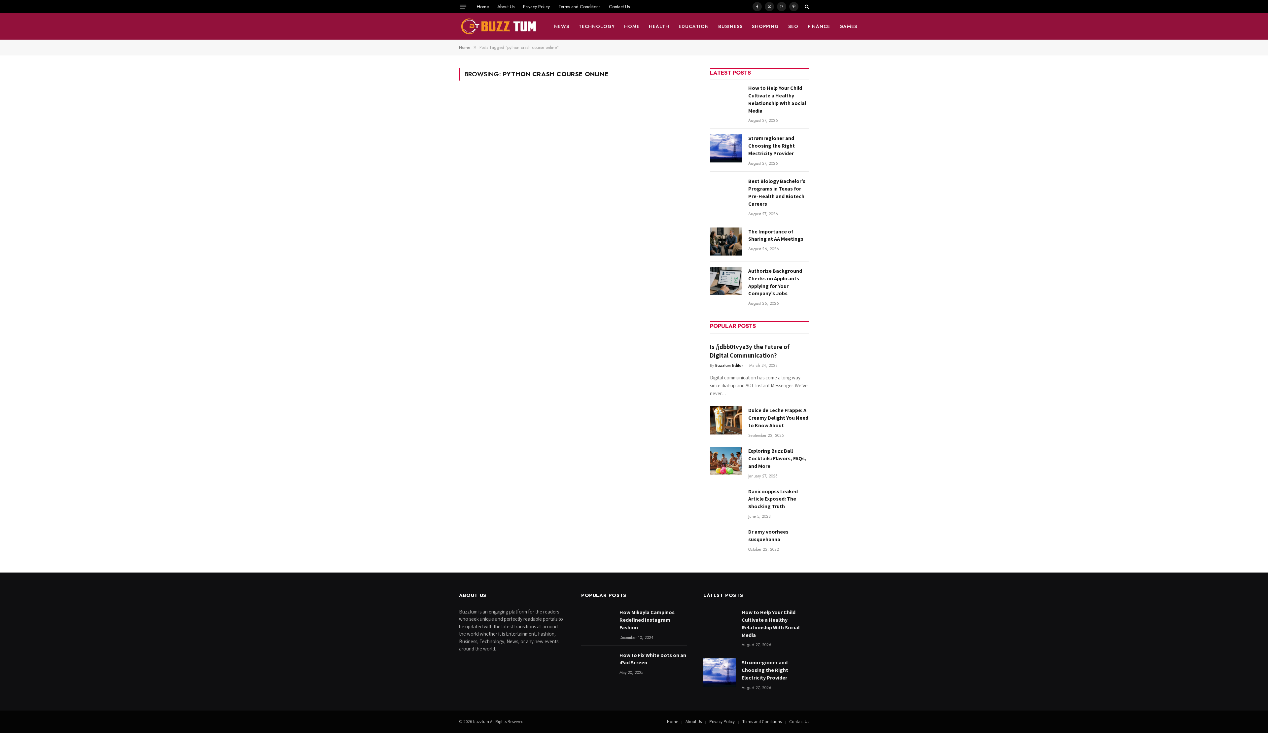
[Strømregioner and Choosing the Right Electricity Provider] (726, 148)
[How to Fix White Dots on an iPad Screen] (597, 665)
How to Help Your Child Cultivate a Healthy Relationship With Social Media (777, 99)
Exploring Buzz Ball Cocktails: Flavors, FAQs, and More (777, 458)
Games (848, 26)
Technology (597, 26)
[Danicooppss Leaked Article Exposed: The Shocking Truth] (726, 501)
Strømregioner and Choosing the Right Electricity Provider (771, 146)
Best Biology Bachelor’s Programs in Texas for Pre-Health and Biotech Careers (776, 192)
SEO (793, 26)
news (561, 26)
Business (730, 26)
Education (694, 26)
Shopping (765, 26)
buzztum (481, 721)
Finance (819, 26)
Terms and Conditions (579, 6)
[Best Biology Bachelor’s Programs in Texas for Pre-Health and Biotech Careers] (726, 191)
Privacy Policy (536, 6)
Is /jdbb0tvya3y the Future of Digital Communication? (750, 351)
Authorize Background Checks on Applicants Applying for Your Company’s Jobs (775, 282)
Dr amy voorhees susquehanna (768, 535)
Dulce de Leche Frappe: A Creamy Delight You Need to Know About (778, 418)
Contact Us (619, 6)
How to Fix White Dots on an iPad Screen (652, 659)
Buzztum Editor (729, 365)
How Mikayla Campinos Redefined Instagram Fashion (647, 620)
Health (659, 26)
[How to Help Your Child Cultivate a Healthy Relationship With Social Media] (726, 98)
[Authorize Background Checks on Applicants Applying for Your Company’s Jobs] (726, 281)
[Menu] (463, 6)
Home (483, 6)
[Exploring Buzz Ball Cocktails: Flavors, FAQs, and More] (726, 461)
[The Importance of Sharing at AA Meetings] (726, 241)
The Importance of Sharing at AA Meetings (775, 235)
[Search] (806, 6)
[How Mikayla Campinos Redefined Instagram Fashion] (597, 622)
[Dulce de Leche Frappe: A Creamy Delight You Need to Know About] (726, 420)
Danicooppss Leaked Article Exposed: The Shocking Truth (773, 499)
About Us (505, 6)
